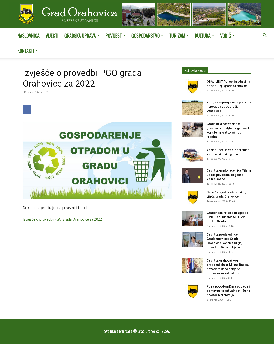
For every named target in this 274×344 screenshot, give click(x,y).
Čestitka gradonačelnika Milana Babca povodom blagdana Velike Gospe (229, 175)
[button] (264, 35)
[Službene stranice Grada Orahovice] (137, 14)
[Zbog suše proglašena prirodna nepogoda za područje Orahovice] (192, 107)
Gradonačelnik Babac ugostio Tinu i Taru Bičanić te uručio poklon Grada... (227, 217)
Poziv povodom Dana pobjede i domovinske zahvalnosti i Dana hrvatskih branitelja (228, 291)
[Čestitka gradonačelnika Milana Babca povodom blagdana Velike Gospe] (192, 175)
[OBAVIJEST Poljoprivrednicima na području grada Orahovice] (192, 86)
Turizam (177, 35)
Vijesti (52, 35)
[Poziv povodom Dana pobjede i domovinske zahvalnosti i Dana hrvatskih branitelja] (192, 291)
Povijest (114, 35)
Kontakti (26, 50)
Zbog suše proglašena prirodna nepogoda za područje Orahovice (229, 106)
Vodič (225, 35)
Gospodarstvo (145, 35)
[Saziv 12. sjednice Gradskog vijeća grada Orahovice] (192, 197)
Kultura (203, 35)
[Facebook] (27, 109)
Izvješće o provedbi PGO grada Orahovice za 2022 (62, 219)
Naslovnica (29, 35)
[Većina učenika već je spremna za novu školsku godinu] (192, 155)
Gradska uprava (80, 35)
